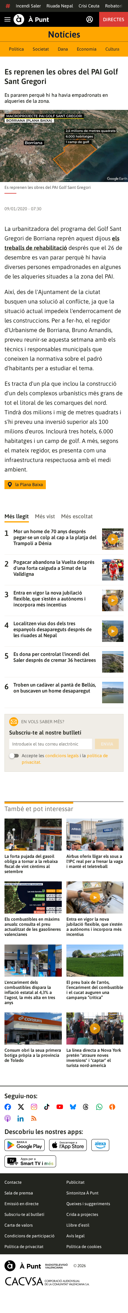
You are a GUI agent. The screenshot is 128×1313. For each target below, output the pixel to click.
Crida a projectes (82, 1214)
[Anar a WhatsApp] (100, 1106)
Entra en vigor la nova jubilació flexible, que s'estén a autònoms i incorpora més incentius (94, 927)
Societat (41, 49)
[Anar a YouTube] (61, 1106)
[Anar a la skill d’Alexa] (100, 1145)
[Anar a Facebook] (8, 1106)
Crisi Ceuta (89, 5)
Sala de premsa (18, 1193)
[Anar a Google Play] (24, 1145)
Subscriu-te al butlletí (24, 1214)
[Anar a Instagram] (35, 1106)
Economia (86, 49)
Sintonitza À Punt (82, 1193)
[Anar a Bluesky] (74, 1106)
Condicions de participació (29, 1235)
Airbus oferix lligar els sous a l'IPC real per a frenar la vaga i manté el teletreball (94, 861)
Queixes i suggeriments (88, 1203)
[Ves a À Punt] (31, 19)
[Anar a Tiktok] (48, 1106)
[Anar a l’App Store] (68, 1145)
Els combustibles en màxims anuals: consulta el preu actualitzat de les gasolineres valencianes (32, 927)
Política (16, 49)
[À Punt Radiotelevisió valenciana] (36, 1265)
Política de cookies (84, 1246)
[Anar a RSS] (35, 1118)
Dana (63, 49)
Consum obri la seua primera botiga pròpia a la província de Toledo (32, 1055)
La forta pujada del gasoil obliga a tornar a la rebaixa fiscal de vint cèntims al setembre (31, 864)
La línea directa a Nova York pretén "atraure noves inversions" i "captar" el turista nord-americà (93, 1058)
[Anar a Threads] (87, 1106)
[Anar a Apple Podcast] (8, 1118)
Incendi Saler (28, 5)
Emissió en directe (21, 1203)
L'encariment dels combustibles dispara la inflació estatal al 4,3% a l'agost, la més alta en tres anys (29, 992)
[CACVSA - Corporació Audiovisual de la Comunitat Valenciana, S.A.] (47, 1281)
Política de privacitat (23, 1246)
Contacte (13, 1182)
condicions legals (62, 755)
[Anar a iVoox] (113, 1106)
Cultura (112, 49)
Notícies (64, 34)
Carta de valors (18, 1225)
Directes (113, 19)
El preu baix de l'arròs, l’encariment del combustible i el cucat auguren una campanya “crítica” (94, 990)
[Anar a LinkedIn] (22, 1118)
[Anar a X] (22, 1106)
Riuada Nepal (59, 5)
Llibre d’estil (77, 1225)
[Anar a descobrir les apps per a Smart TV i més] (30, 1161)
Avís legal (75, 1235)
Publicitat (75, 1182)
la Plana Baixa (29, 484)
